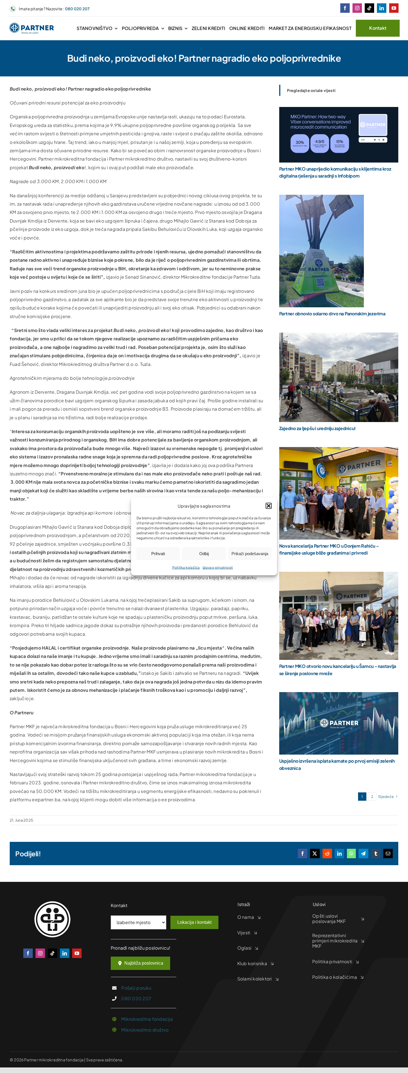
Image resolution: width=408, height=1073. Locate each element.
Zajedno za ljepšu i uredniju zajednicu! (317, 428)
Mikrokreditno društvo (144, 1030)
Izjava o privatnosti (218, 567)
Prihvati (158, 553)
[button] (268, 506)
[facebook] (345, 8)
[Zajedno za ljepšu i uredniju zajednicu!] (338, 337)
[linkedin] (381, 8)
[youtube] (394, 8)
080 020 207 (136, 998)
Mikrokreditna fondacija (147, 1019)
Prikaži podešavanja (249, 553)
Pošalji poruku (136, 988)
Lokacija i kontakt (194, 922)
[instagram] (357, 8)
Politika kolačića (186, 567)
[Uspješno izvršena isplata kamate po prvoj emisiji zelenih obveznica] (338, 696)
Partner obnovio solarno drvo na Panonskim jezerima (332, 313)
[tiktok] (369, 8)
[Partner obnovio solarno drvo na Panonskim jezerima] (321, 199)
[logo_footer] (52, 903)
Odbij (204, 553)
